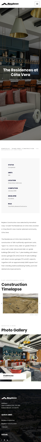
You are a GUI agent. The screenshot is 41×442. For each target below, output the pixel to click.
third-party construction (23, 148)
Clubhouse (8, 375)
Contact (4, 427)
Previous (1, 303)
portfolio (5, 148)
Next (39, 303)
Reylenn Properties (8, 420)
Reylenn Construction (9, 424)
